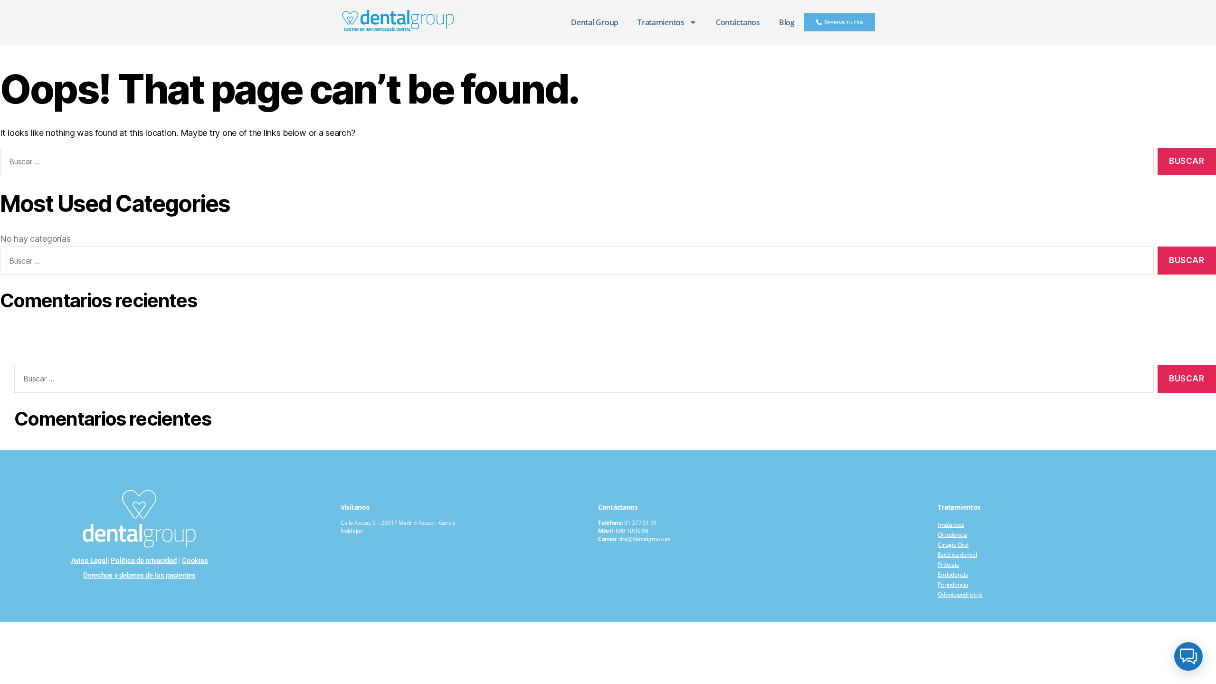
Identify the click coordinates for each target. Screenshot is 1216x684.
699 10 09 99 (632, 531)
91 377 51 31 (640, 523)
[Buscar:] (582, 381)
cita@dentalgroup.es (644, 539)
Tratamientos (660, 22)
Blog (787, 22)
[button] (1188, 656)
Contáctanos (738, 22)
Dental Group (594, 22)
